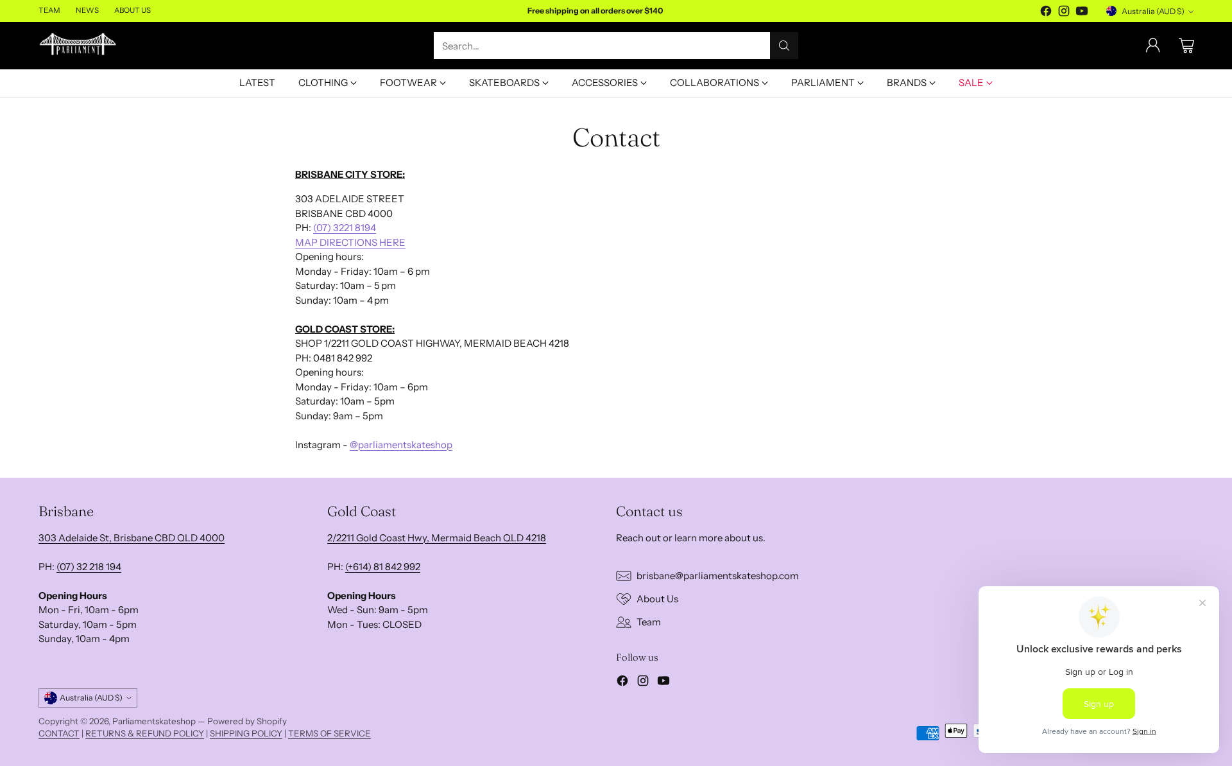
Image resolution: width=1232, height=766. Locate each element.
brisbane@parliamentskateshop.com (718, 576)
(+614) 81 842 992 (382, 567)
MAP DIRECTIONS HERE (350, 242)
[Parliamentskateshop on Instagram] (1063, 13)
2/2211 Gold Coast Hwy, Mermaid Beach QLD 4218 (436, 538)
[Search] (784, 45)
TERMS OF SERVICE (329, 733)
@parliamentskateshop (401, 445)
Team (649, 622)
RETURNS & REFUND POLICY (144, 733)
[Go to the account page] (1153, 45)
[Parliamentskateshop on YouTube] (1081, 13)
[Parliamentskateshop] (78, 46)
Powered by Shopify (247, 721)
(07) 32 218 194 (88, 567)
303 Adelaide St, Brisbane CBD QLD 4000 (131, 538)
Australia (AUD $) (1153, 11)
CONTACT (59, 733)
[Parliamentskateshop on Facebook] (1046, 13)
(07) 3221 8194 (344, 228)
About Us (657, 599)
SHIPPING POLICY (246, 733)
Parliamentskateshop (154, 721)
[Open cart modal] (1186, 45)
